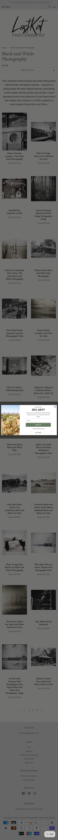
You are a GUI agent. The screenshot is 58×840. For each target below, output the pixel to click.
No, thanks (38, 432)
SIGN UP (38, 425)
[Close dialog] (55, 407)
